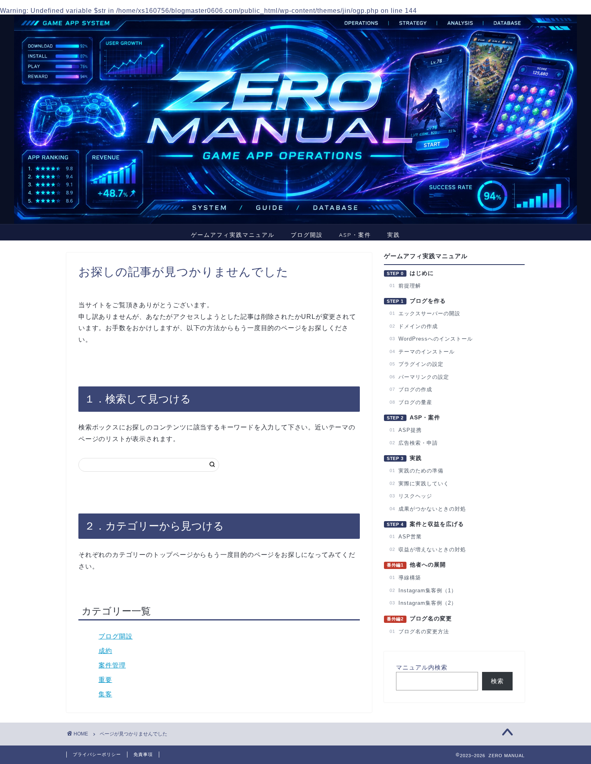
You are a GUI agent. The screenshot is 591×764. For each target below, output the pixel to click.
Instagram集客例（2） (423, 603)
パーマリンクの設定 (419, 377)
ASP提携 (406, 430)
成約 (105, 650)
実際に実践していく (419, 484)
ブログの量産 (411, 402)
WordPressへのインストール (431, 339)
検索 (497, 681)
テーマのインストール (422, 352)
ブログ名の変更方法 (419, 631)
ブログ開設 (307, 234)
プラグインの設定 (416, 364)
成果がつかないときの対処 (428, 509)
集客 (105, 694)
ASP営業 (406, 537)
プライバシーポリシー (97, 754)
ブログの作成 (411, 389)
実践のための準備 (416, 471)
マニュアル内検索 (421, 667)
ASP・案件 (355, 234)
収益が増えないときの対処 (428, 549)
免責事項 (143, 754)
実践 (393, 234)
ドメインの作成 (414, 326)
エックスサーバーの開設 (425, 313)
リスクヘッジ (411, 496)
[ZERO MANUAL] (295, 119)
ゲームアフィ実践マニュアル (233, 234)
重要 (105, 679)
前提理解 (405, 286)
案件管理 (112, 665)
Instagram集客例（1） (423, 590)
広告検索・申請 (414, 443)
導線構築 (405, 578)
